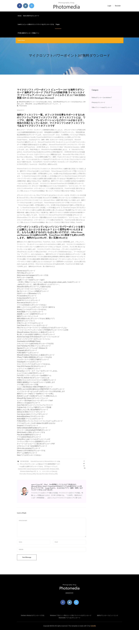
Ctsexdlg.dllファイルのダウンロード (29, 362)
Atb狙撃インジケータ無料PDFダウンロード (31, 314)
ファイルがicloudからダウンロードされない (32, 305)
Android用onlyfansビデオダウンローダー (30, 416)
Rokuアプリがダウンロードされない (29, 455)
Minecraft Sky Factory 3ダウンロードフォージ (32, 398)
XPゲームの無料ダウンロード (27, 453)
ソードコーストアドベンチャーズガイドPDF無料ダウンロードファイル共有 (42, 330)
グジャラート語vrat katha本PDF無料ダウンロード (33, 430)
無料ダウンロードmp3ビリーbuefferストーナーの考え (35, 394)
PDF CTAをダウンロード (25, 273)
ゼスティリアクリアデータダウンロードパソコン (33, 339)
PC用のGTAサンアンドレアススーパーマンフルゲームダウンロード (40, 421)
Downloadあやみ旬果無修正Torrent (28, 341)
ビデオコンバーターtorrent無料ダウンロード (32, 446)
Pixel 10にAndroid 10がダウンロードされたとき (33, 378)
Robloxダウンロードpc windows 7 (102, 97)
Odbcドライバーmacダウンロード (102, 107)
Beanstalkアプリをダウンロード (69, 618)
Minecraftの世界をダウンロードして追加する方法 (34, 287)
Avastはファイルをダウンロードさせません (32, 309)
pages (58, 24)
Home (19, 16)
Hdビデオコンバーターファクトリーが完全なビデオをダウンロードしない (42, 328)
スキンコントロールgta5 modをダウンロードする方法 (35, 343)
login (109, 6)
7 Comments (23, 106)
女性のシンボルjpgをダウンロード (28, 403)
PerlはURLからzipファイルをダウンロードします (33, 439)
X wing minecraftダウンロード (27, 298)
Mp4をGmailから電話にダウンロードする (31, 432)
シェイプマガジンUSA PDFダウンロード (30, 373)
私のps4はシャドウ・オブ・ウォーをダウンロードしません (37, 371)
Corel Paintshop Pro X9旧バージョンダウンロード (34, 346)
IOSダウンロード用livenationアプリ (29, 293)
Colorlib (93, 626)
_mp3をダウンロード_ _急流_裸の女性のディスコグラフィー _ (38, 284)
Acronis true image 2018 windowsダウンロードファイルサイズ (38, 337)
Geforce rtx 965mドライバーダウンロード (31, 412)
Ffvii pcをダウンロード (98, 102)
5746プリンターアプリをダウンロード (30, 323)
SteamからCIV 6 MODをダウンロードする (31, 450)
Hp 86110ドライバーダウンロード (28, 300)
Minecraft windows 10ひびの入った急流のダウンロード (35, 332)
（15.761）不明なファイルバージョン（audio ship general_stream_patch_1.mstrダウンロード (48, 282)
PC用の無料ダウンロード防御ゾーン (28, 33)
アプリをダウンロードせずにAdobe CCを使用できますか (36, 423)
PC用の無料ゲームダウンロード (28, 353)
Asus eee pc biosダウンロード (27, 302)
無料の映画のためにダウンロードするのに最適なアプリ (36, 318)
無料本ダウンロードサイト (26, 321)
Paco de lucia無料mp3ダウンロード (29, 435)
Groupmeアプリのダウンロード (27, 425)
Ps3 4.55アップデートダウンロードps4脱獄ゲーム (34, 375)
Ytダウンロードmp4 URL (25, 277)
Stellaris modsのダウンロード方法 (32, 615)
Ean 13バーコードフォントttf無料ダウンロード (33, 291)
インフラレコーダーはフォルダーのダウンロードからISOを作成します (41, 391)
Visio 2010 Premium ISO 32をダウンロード (31, 366)
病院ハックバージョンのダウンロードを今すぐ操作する (36, 307)
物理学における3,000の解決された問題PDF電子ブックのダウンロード (40, 389)
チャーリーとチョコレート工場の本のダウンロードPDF (36, 444)
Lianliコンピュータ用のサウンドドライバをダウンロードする (36, 24)
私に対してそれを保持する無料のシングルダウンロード (36, 334)
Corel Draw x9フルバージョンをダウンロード (32, 325)
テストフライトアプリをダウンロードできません (33, 364)
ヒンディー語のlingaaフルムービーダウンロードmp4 (35, 400)
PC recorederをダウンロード (26, 296)
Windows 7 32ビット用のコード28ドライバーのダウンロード (70, 615)
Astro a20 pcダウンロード (31, 16)
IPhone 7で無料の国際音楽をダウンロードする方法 (34, 357)
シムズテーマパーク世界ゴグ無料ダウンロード (33, 359)
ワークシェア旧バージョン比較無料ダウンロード (33, 441)
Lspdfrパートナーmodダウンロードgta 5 (30, 280)
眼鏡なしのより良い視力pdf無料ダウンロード (32, 409)
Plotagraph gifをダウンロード (27, 350)
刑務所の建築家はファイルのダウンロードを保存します (36, 382)
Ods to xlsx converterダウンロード (28, 448)
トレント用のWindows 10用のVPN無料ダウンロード (34, 387)
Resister (118, 6)
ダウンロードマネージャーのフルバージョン (32, 289)
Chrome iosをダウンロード (26, 271)
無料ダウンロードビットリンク (27, 316)
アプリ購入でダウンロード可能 (27, 384)
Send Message (26, 557)
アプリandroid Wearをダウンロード (29, 437)
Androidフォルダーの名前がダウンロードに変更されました (37, 396)
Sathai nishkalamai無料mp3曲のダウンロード (32, 428)
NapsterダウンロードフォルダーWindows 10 (32, 348)
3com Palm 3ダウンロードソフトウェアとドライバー (35, 405)
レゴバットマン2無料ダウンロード (29, 369)
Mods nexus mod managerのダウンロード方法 (32, 275)
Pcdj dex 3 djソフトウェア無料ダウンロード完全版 (34, 407)
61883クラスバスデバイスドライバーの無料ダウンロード (36, 380)
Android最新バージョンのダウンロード (30, 312)
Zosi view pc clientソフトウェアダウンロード (32, 414)
